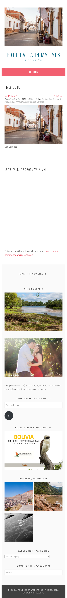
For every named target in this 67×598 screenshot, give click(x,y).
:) (9, 415)
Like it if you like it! (33, 273)
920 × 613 (34, 99)
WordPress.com (34, 593)
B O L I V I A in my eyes (33, 54)
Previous (12, 95)
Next (56, 95)
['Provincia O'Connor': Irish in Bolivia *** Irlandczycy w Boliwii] (48, 497)
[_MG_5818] (33, 142)
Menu (35, 72)
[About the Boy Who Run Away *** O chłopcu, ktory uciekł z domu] (19, 497)
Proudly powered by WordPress (25, 590)
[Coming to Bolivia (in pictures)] (19, 528)
